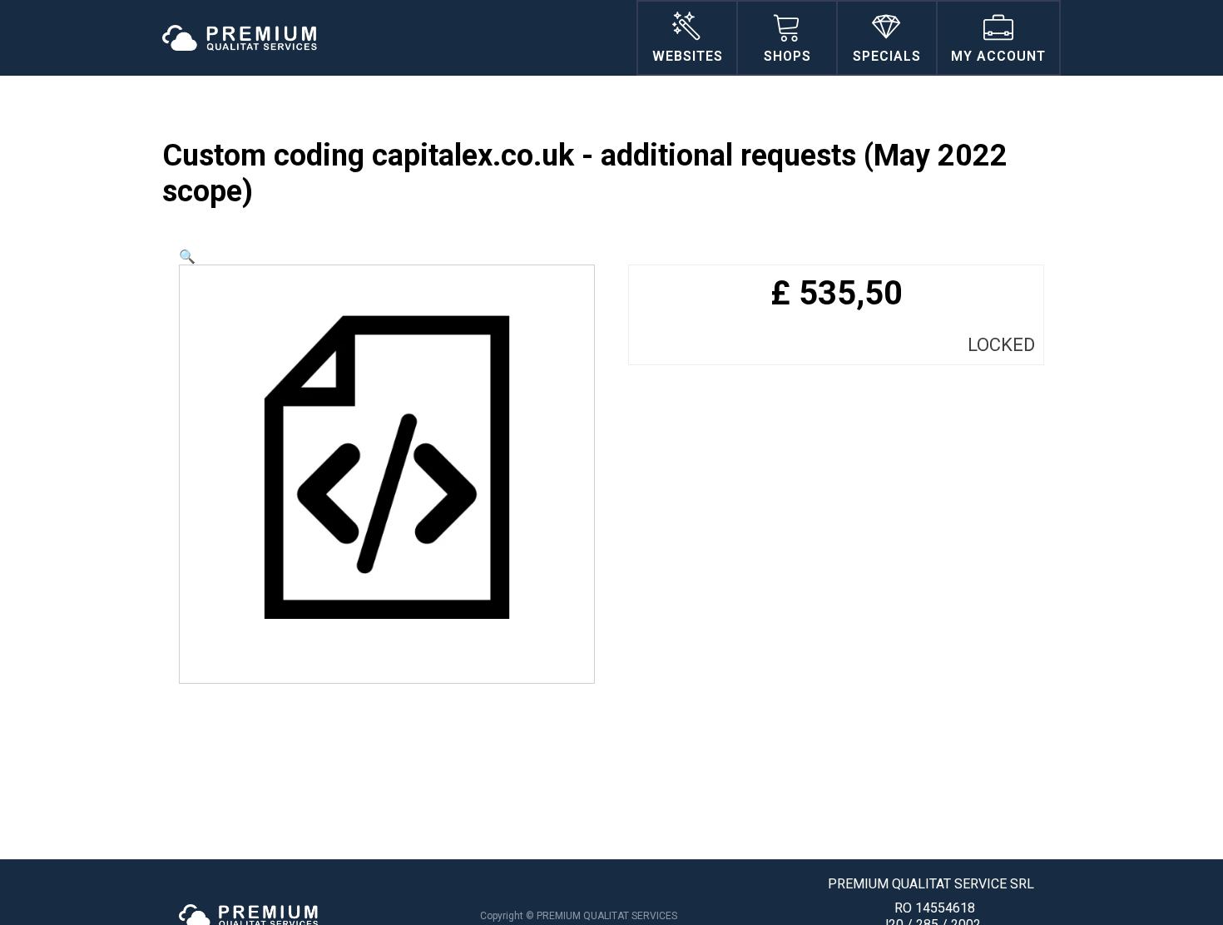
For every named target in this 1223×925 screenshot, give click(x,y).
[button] (187, 257)
